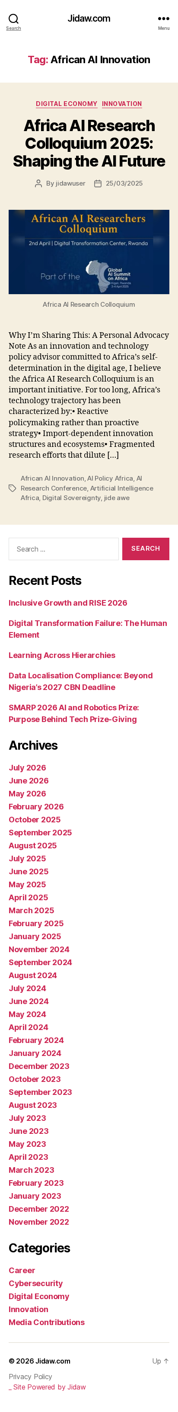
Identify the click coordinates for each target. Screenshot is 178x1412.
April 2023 (28, 1157)
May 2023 (27, 1144)
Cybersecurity (36, 1283)
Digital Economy (67, 103)
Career (22, 1270)
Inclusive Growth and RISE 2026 (68, 602)
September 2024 (40, 962)
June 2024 (29, 1001)
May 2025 (27, 884)
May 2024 (27, 1014)
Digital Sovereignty (71, 498)
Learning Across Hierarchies (62, 655)
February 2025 (36, 923)
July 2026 (27, 767)
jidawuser (71, 183)
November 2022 (39, 1221)
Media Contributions (47, 1322)
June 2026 (29, 780)
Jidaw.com (88, 18)
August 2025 (33, 845)
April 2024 (28, 1027)
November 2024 (39, 949)
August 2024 (33, 975)
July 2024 (27, 988)
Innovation (122, 103)
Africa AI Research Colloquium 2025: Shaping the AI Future (89, 143)
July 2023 (27, 1118)
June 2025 (29, 871)
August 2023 (33, 1105)
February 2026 (36, 806)
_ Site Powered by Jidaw (47, 1387)
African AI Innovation (52, 478)
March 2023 (31, 1170)
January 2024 (35, 1053)
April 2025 (28, 897)
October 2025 (35, 819)
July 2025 (27, 858)
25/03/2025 (124, 183)
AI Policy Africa (110, 478)
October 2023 (35, 1079)
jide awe (117, 498)
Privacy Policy (30, 1376)
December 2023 (39, 1066)
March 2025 (31, 910)
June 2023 (29, 1131)
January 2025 (35, 936)
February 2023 (36, 1182)
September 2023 (40, 1092)
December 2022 (39, 1208)
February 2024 (36, 1040)
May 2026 (27, 793)
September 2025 (40, 832)
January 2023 (35, 1195)
